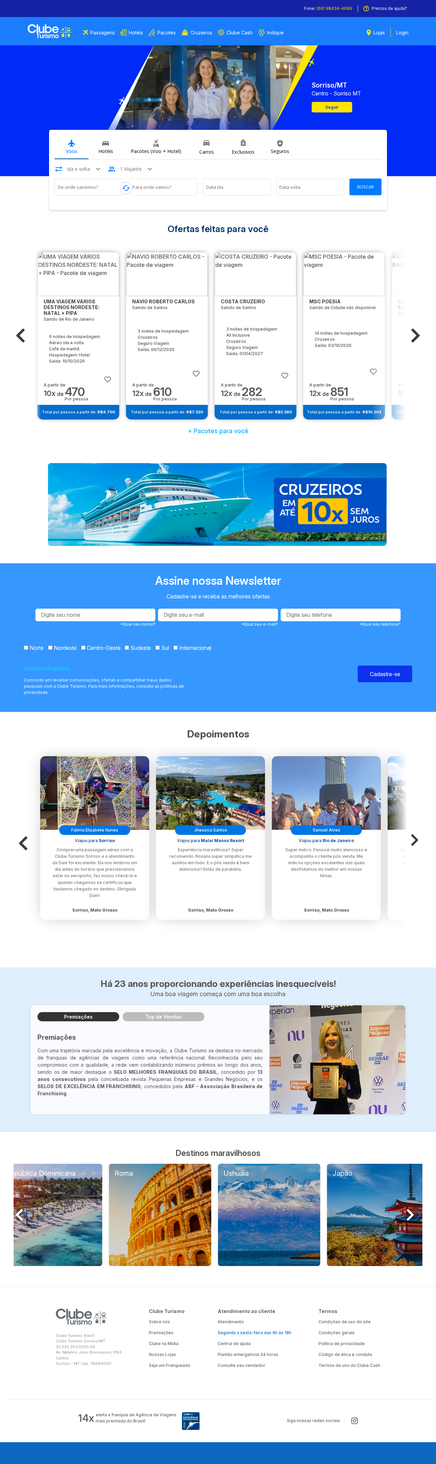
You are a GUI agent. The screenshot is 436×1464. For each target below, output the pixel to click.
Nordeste (64, 647)
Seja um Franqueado (169, 1365)
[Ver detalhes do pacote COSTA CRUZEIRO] (255, 274)
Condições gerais (336, 1332)
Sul (164, 647)
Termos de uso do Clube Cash (349, 1365)
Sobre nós (159, 1321)
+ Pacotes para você (218, 430)
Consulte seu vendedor (241, 1365)
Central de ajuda (234, 1343)
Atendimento (231, 1321)
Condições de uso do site (344, 1321)
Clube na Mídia (163, 1343)
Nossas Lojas (162, 1354)
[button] (20, 335)
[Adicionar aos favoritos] (107, 376)
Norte (36, 647)
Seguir (332, 107)
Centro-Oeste (103, 647)
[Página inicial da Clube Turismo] (50, 31)
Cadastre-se (385, 674)
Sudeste (140, 647)
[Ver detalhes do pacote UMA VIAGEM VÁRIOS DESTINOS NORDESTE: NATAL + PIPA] (78, 274)
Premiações (78, 1017)
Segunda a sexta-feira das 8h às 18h (254, 1332)
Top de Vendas (163, 1017)
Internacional (194, 647)
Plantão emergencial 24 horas (248, 1354)
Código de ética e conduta (345, 1354)
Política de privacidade (341, 1343)
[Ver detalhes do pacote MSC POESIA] (344, 274)
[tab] (71, 147)
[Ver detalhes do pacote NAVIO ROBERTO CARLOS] (167, 274)
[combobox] (88, 188)
